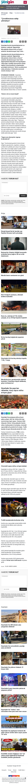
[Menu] (25, 2)
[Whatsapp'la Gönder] (9, 42)
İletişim (15, 770)
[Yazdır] (12, 42)
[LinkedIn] (7, 42)
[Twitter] (4, 42)
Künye (9, 770)
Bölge (11, 13)
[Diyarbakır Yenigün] (7, 2)
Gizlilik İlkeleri (21, 770)
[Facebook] (2, 42)
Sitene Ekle (13, 772)
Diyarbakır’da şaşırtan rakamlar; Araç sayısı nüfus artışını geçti (15, 7)
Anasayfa (5, 13)
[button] (20, 42)
